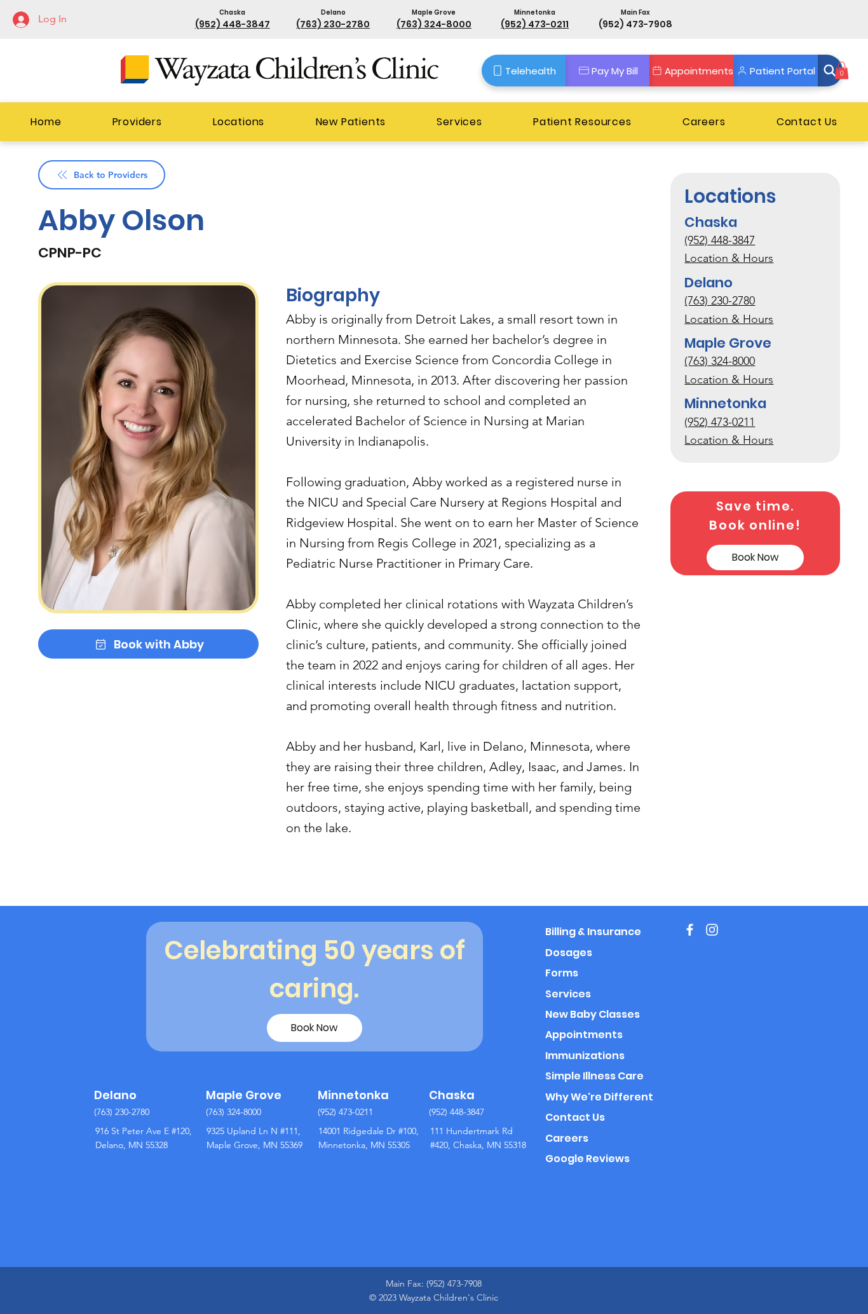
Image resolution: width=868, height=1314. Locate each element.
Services (568, 994)
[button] (830, 70)
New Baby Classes (592, 1014)
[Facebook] (690, 930)
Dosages (568, 952)
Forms (561, 973)
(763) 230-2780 (333, 24)
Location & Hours (728, 259)
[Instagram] (712, 930)
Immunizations (585, 1055)
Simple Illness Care (594, 1076)
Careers (566, 1138)
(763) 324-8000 (434, 24)
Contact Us (575, 1117)
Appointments (584, 1034)
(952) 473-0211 (535, 24)
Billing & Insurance (593, 931)
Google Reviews (587, 1158)
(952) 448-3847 (232, 24)
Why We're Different (599, 1097)
